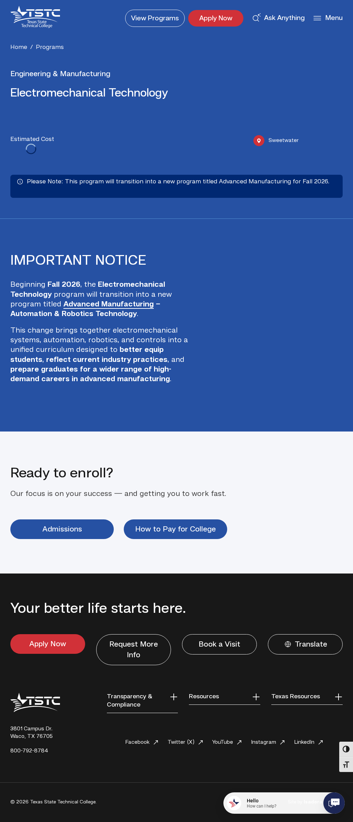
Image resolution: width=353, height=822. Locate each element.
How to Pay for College (175, 529)
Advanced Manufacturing (108, 304)
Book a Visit (219, 644)
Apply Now (215, 18)
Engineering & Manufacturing (60, 74)
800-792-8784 (29, 751)
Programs (155, 18)
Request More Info (133, 650)
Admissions (62, 529)
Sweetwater (284, 140)
